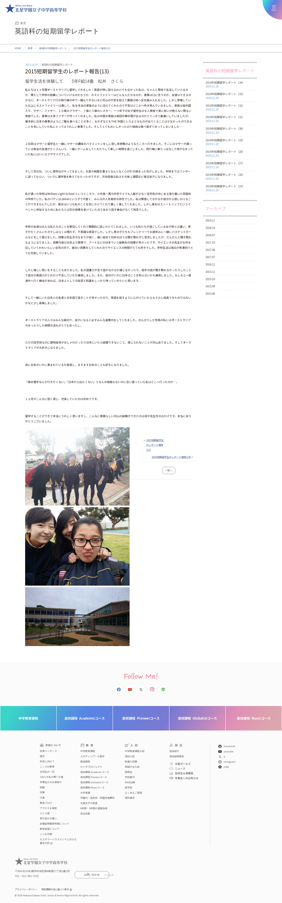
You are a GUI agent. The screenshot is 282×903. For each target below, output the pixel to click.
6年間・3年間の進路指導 (93, 808)
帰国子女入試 (132, 766)
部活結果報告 (176, 756)
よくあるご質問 (133, 792)
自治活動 (85, 813)
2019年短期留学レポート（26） (225, 176)
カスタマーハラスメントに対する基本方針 (58, 841)
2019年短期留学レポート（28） (225, 153)
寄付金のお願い (48, 818)
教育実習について (49, 828)
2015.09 (210, 286)
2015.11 (210, 272)
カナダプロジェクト (91, 766)
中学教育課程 (28, 718)
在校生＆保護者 (184, 773)
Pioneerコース (141, 718)
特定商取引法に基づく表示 (55, 889)
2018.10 (210, 228)
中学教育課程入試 (134, 751)
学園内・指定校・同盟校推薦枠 (97, 797)
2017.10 (210, 242)
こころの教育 (47, 766)
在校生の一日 (47, 771)
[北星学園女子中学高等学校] (36, 8)
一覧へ (169, 470)
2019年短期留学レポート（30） (225, 130)
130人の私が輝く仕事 (51, 777)
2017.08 (210, 250)
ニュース (180, 768)
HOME (18, 48)
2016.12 (210, 264)
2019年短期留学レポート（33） (225, 96)
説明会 (128, 772)
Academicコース (84, 718)
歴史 (42, 756)
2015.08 (210, 293)
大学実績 (85, 792)
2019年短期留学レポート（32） (225, 107)
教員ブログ (46, 802)
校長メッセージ (48, 751)
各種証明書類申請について (54, 823)
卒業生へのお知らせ (186, 778)
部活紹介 (174, 751)
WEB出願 (130, 782)
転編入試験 (131, 761)
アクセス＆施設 (48, 808)
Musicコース (254, 718)
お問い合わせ (92, 874)
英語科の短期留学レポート (53, 48)
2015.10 (210, 279)
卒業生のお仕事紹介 (51, 782)
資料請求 (130, 797)
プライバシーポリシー (26, 889)
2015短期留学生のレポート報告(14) (171, 457)
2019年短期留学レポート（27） (225, 165)
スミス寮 (45, 813)
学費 (42, 792)
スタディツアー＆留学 (92, 756)
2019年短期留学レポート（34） (225, 84)
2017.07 (210, 257)
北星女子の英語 (88, 803)
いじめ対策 (46, 834)
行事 (42, 797)
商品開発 (85, 761)
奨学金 (128, 787)
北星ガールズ (183, 764)
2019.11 (210, 220)
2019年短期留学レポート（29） (225, 142)
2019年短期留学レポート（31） (225, 119)
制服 (42, 787)
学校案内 (130, 777)
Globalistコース (197, 718)
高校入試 (130, 756)
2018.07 (210, 235)
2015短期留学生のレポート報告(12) (155, 444)
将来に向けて (47, 761)
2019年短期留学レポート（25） (225, 188)
